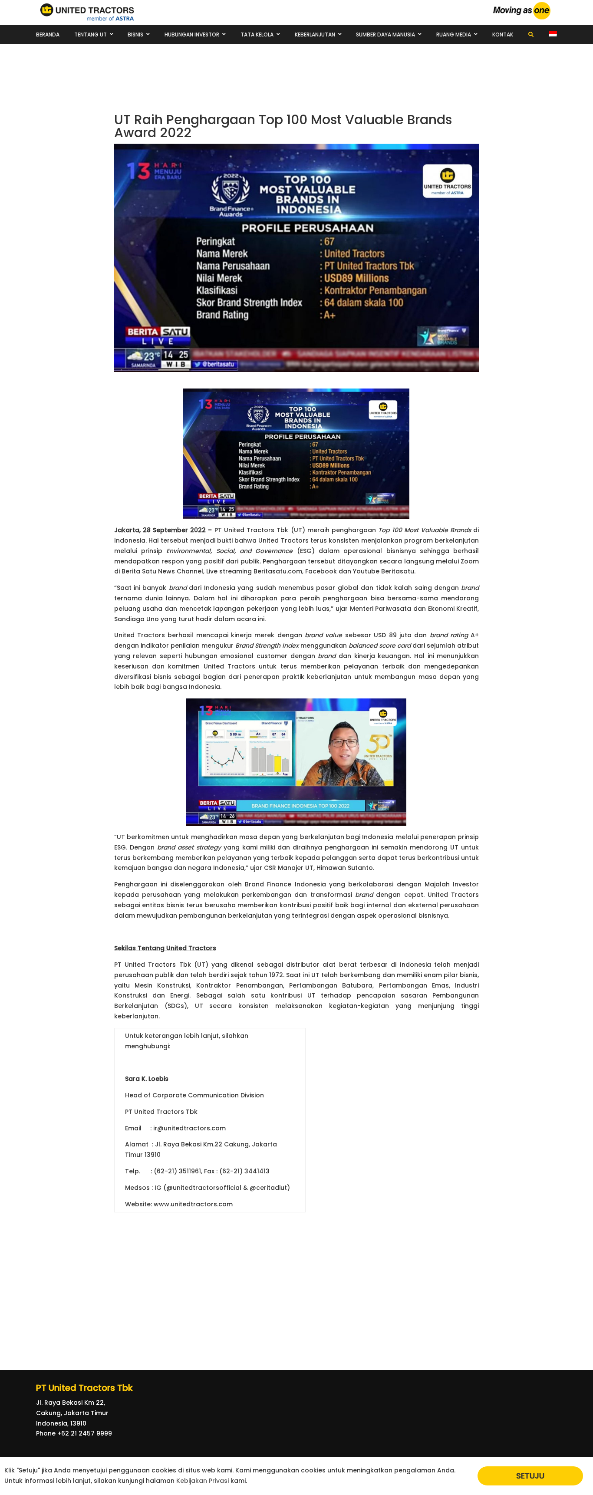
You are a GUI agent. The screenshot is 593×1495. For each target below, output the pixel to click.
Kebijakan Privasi (202, 1480)
